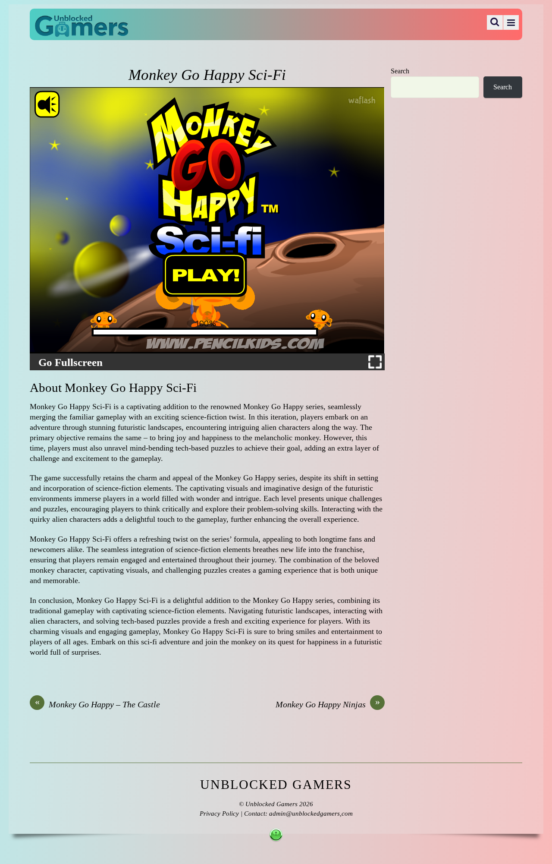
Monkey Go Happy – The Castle (97, 704)
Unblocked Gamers (271, 804)
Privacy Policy (219, 813)
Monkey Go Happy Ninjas (328, 704)
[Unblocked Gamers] (81, 31)
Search (400, 71)
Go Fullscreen (70, 362)
